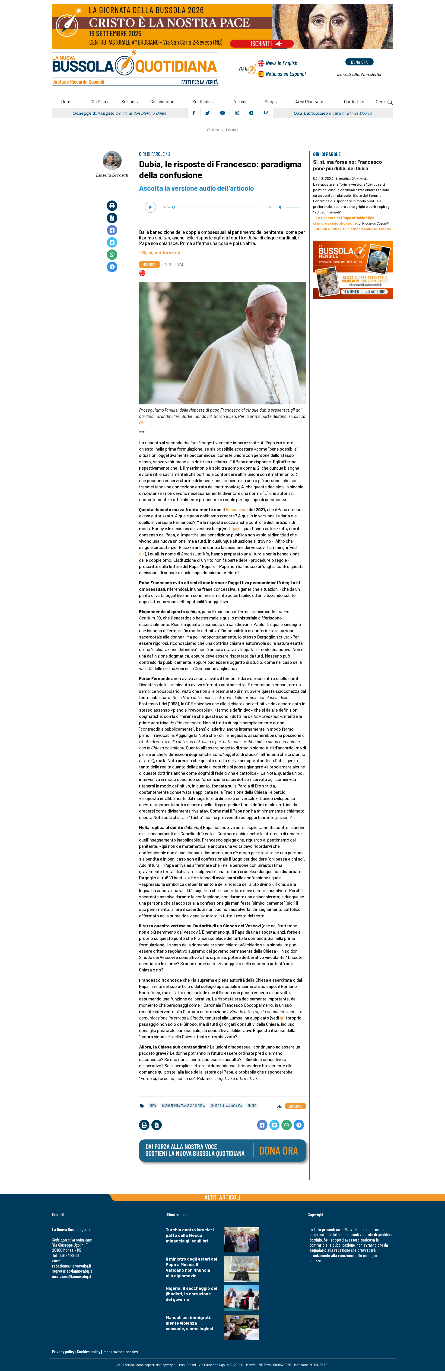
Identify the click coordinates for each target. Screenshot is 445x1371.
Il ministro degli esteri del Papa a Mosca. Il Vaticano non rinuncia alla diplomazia (191, 1267)
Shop (269, 101)
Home (67, 101)
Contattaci (354, 101)
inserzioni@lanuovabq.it (71, 1276)
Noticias (286, 73)
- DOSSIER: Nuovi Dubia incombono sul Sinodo (352, 228)
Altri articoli (223, 1197)
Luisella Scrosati (112, 175)
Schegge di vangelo (93, 113)
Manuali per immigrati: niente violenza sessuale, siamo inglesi (189, 1323)
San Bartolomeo (311, 113)
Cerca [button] (382, 101)
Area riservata (309, 101)
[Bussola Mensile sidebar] (353, 270)
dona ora (359, 62)
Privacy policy (63, 1351)
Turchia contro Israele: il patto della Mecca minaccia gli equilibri (191, 1235)
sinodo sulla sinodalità (226, 1105)
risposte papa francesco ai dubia (183, 1105)
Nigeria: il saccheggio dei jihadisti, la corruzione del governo (191, 1293)
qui (234, 528)
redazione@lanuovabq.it (71, 1265)
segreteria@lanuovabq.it (72, 1271)
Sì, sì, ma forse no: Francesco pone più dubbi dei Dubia (347, 164)
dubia (152, 1105)
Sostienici (202, 101)
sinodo (252, 1105)
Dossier (239, 101)
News (281, 62)
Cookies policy (88, 1351)
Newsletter (359, 74)
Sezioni (128, 101)
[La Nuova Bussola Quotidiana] (135, 68)
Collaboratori (162, 101)
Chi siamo (100, 101)
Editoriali (232, 130)
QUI (142, 422)
